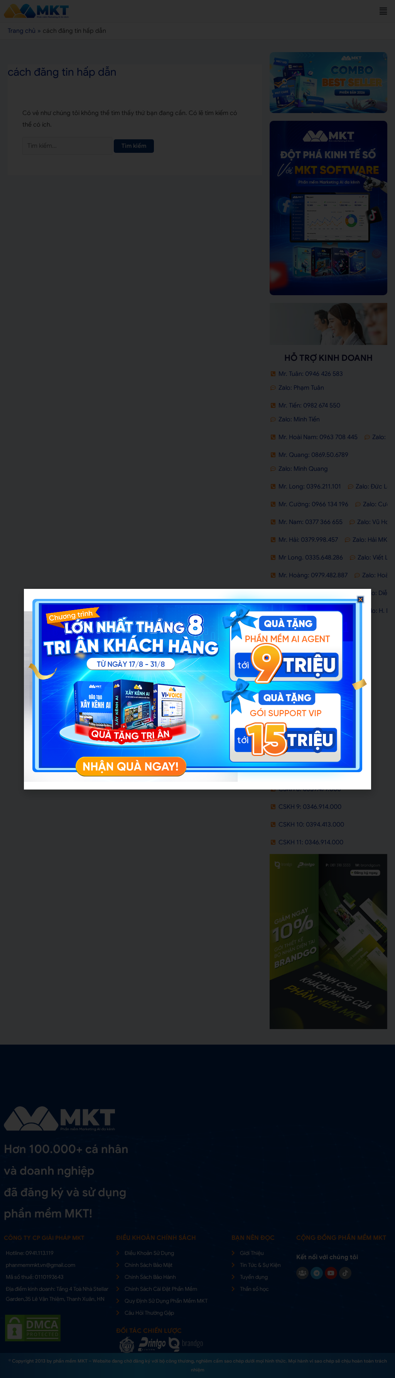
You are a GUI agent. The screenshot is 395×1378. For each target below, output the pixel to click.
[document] (197, 689)
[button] (360, 599)
